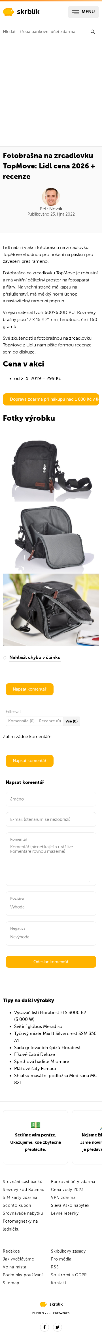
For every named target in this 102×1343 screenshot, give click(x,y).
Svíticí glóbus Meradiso (38, 1026)
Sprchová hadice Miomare (41, 1061)
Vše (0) (71, 721)
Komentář (18, 839)
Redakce (11, 1251)
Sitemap (11, 1283)
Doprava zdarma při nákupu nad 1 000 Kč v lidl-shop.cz (54, 399)
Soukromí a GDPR (69, 1275)
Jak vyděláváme (18, 1259)
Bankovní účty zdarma (73, 1182)
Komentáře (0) (21, 721)
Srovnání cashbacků (22, 1182)
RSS (55, 1267)
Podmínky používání (23, 1275)
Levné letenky (65, 1213)
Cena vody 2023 (67, 1190)
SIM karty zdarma (20, 1198)
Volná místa (14, 1267)
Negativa (18, 928)
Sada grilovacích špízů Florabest (47, 1047)
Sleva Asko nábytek (70, 1205)
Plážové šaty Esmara (35, 1068)
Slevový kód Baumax (23, 1190)
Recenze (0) (50, 721)
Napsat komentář (29, 689)
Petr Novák (51, 208)
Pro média (61, 1259)
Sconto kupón (17, 1205)
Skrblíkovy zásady (68, 1251)
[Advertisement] (51, 93)
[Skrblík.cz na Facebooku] (44, 1327)
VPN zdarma (63, 1198)
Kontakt (58, 1283)
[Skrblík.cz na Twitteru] (57, 1327)
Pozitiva (17, 898)
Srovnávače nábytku (23, 1213)
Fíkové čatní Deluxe (34, 1054)
